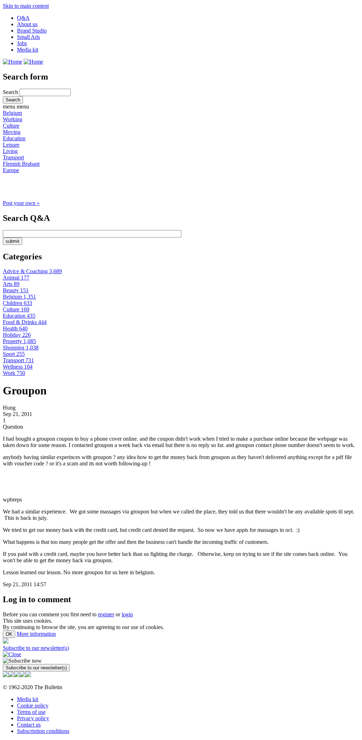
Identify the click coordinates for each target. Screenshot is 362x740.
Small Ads (28, 37)
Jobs (22, 43)
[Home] (12, 62)
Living (10, 151)
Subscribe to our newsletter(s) (36, 648)
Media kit (27, 50)
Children (17, 303)
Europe (11, 170)
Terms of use (31, 712)
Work (14, 373)
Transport (13, 157)
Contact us (29, 725)
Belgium (12, 113)
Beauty (16, 290)
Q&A (23, 18)
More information (36, 634)
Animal (16, 278)
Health (15, 328)
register (106, 614)
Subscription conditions (43, 731)
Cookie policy (32, 706)
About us (27, 24)
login (127, 614)
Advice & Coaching (32, 271)
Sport (14, 354)
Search (11, 92)
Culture (11, 126)
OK (9, 634)
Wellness (18, 367)
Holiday (17, 335)
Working (12, 119)
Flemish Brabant (21, 164)
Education (14, 138)
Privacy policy (33, 718)
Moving (12, 132)
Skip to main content (26, 6)
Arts (11, 284)
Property (19, 341)
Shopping (21, 348)
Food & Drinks (25, 322)
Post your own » (21, 203)
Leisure (11, 145)
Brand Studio (32, 31)
